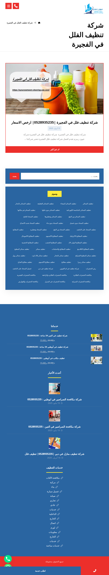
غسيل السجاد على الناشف (22, 268)
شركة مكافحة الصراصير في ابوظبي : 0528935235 (54, 399)
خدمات (53, 509)
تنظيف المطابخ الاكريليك (78, 236)
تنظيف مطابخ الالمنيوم (47, 262)
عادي (52, 504)
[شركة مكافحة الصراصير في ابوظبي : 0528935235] (54, 388)
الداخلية (52, 514)
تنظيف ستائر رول (19, 255)
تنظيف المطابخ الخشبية (30, 242)
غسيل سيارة (53, 491)
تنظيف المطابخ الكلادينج (85, 249)
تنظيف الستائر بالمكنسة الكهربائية (79, 210)
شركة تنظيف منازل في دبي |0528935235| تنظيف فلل (54, 454)
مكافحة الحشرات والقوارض (28, 281)
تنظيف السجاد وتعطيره (38, 229)
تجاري (53, 500)
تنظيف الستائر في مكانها (26, 210)
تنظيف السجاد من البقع (62, 229)
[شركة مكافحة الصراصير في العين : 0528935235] (54, 415)
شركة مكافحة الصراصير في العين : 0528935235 (54, 426)
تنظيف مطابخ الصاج (25, 262)
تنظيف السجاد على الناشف (86, 229)
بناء (52, 486)
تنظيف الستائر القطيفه (45, 203)
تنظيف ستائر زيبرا (84, 262)
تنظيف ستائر (40, 249)
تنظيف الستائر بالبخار (23, 203)
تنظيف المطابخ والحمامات (61, 249)
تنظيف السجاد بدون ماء (54, 223)
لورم (53, 527)
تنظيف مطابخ (66, 262)
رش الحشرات (91, 268)
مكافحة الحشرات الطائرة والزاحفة (54, 275)
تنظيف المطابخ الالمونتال (30, 236)
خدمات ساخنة (52, 545)
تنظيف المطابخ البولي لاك (78, 242)
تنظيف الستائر (88, 203)
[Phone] (8, 559)
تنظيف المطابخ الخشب (53, 242)
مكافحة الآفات (53, 477)
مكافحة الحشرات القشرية (26, 275)
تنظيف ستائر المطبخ (21, 249)
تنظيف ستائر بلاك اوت (40, 255)
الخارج (53, 518)
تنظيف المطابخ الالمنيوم (54, 236)
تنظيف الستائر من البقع (77, 216)
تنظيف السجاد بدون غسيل (79, 223)
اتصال (53, 523)
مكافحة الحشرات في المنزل (55, 281)
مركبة (53, 482)
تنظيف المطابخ (18, 229)
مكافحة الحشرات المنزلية (81, 281)
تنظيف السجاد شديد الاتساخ (30, 223)
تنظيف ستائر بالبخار (61, 255)
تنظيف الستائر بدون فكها (51, 210)
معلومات (53, 532)
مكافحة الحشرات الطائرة (83, 275)
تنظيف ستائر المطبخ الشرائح (85, 255)
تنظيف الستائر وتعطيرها (53, 216)
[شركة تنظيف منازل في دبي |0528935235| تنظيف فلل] (54, 443)
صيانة (52, 495)
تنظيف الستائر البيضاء (68, 203)
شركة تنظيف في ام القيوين (69, 268)
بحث (14, 176)
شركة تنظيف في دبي (45, 268)
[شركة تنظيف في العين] (94, 8)
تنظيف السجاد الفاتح (30, 216)
